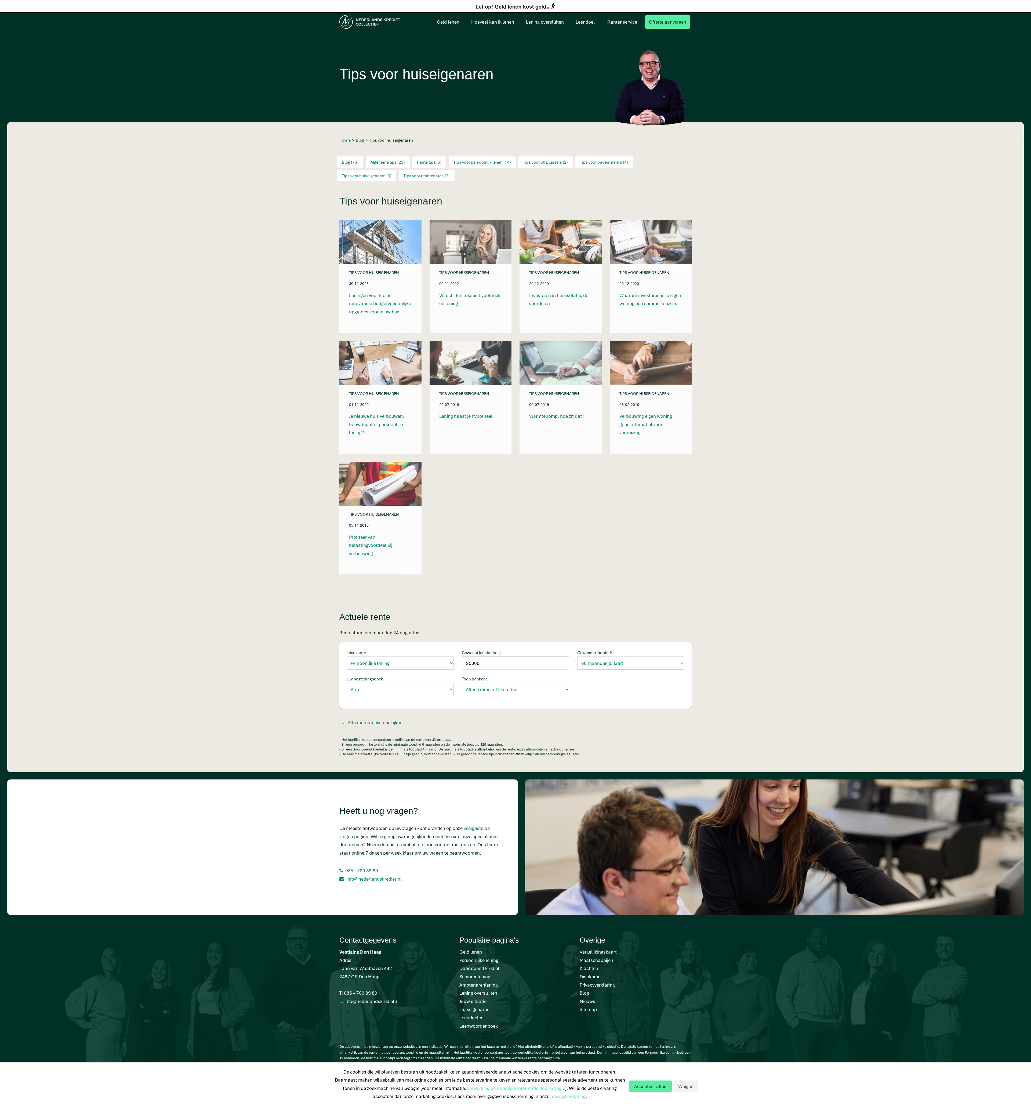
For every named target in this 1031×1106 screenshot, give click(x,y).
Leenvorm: (356, 652)
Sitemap (588, 1009)
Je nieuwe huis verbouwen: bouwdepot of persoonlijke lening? (376, 424)
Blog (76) (350, 162)
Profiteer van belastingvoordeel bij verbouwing (370, 545)
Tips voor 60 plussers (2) (545, 162)
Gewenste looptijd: (594, 652)
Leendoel (585, 22)
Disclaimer (591, 976)
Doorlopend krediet (479, 968)
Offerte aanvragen (667, 22)
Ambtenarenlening (478, 985)
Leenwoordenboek (478, 1026)
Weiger (685, 1086)
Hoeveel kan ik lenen (492, 22)
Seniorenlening (474, 976)
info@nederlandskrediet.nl (374, 879)
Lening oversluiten (545, 22)
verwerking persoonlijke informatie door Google (516, 1088)
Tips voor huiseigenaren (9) (366, 175)
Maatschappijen (596, 960)
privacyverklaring (568, 1096)
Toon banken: (474, 679)
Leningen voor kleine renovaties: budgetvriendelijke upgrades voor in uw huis (380, 303)
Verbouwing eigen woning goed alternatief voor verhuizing (645, 424)
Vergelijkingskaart (598, 952)
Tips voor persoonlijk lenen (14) (482, 162)
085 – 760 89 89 (360, 993)
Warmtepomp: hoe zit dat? (556, 416)
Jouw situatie (473, 1001)
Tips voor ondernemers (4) (604, 162)
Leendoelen (471, 1018)
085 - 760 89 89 (361, 870)
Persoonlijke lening (478, 960)
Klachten (589, 968)
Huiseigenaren (474, 1009)
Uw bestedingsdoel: (365, 679)
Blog (584, 993)
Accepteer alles (650, 1086)
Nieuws (587, 1001)
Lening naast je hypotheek (466, 416)
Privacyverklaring (597, 985)
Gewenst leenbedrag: (481, 652)
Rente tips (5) (429, 162)
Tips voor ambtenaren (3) (427, 175)
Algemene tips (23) (388, 162)
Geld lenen (448, 22)
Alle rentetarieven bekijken (375, 722)
